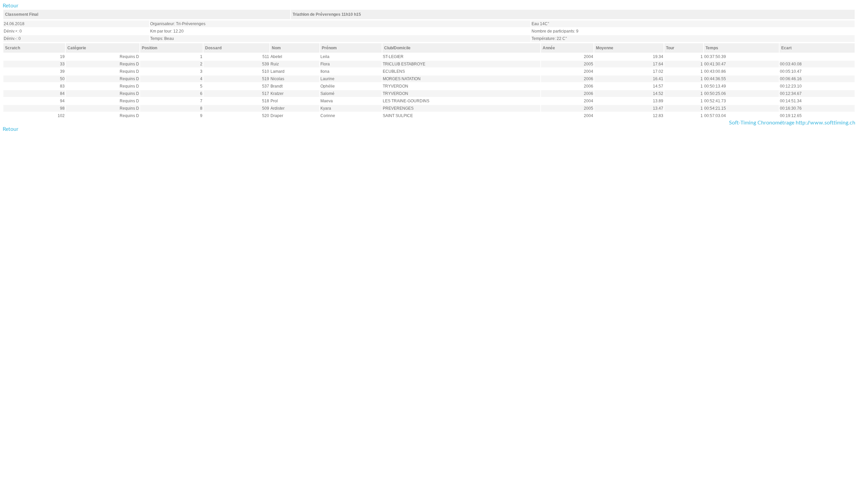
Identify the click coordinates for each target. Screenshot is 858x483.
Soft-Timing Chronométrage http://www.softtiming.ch (792, 122)
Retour (10, 5)
